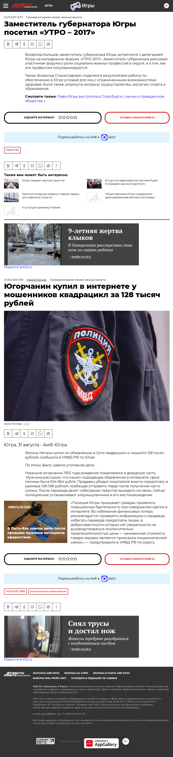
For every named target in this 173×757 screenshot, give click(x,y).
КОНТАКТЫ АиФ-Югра (46, 673)
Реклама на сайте (76, 673)
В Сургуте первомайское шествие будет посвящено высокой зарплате (131, 182)
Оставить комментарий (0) (137, 117)
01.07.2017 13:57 (13, 17)
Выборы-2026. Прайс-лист (49, 678)
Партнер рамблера (69, 741)
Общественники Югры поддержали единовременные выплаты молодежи (130, 195)
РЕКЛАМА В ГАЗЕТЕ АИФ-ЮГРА (111, 673)
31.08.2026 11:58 (13, 279)
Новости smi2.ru (18, 267)
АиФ (27, 423)
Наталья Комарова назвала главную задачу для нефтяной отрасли (50, 195)
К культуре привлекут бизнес (41, 207)
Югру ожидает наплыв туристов (43, 180)
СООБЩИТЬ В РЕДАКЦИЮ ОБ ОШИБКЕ (94, 678)
